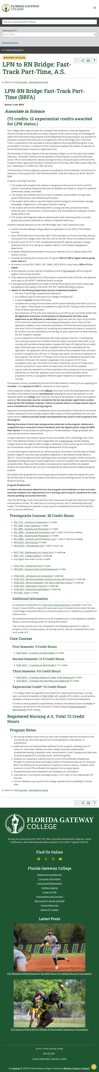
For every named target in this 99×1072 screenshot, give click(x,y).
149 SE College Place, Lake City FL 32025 (49, 1059)
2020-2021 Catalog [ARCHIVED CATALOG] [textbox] (19, 22)
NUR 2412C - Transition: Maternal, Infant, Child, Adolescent (44, 677)
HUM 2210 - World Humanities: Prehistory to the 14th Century (44, 579)
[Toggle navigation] (94, 7)
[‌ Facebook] (39, 859)
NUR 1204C (48, 696)
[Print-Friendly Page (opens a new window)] (88, 60)
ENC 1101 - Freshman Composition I (31, 522)
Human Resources (49, 905)
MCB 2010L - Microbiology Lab (28, 545)
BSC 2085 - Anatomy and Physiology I (32, 529)
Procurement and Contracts (49, 896)
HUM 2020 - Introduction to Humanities (33, 576)
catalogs (16, 1068)
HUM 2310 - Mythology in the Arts (30, 586)
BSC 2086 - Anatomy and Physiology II (32, 535)
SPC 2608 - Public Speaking (27, 525)
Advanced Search (10, 42)
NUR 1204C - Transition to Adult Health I (36, 653)
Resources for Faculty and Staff (49, 901)
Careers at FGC (49, 892)
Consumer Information (49, 879)
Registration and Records (49, 874)
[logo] (21, 7)
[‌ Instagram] (53, 859)
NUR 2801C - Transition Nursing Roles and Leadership (42, 680)
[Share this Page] (82, 60)
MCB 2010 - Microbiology (26, 542)
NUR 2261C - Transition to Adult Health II (36, 665)
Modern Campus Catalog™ (77, 1068)
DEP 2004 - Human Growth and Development (35, 569)
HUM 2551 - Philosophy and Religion (31, 589)
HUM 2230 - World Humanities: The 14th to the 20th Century (43, 582)
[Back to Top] (93, 1066)
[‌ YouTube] (60, 859)
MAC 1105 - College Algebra (27, 555)
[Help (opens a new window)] (94, 60)
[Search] (95, 34)
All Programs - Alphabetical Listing (31, 82)
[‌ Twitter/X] (46, 859)
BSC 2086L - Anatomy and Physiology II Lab (35, 539)
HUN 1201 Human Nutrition (55, 605)
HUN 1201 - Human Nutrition (28, 565)
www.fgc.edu (67, 441)
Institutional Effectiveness (49, 883)
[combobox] (49, 21)
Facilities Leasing (49, 887)
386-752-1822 (49, 1053)
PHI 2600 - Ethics (22, 592)
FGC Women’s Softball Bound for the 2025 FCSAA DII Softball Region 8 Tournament (49, 973)
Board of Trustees (49, 909)
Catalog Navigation (14, 50)
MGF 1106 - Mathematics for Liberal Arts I (34, 552)
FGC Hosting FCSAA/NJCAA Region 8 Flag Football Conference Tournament (49, 1029)
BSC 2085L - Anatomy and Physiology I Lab (34, 532)
